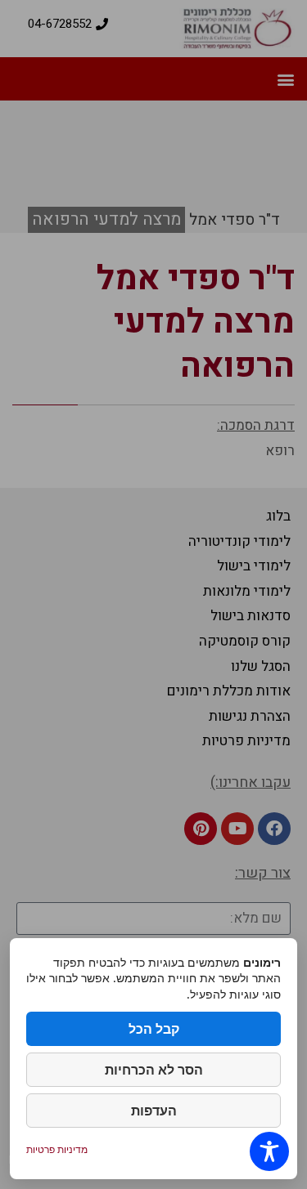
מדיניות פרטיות (57, 1149)
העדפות (154, 1111)
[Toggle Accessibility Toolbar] (269, 1151)
